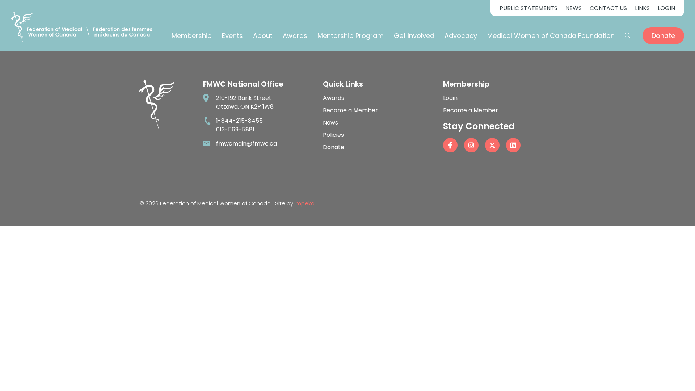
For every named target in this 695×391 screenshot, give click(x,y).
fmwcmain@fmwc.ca (246, 143)
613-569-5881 (235, 129)
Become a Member (350, 110)
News (573, 8)
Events (232, 35)
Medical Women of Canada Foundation (551, 35)
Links (642, 8)
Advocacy (461, 35)
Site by (295, 203)
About (263, 35)
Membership (192, 35)
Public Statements (528, 8)
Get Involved (414, 35)
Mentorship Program (350, 35)
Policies (333, 135)
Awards (295, 35)
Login (666, 8)
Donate (663, 35)
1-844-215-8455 (239, 121)
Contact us (608, 8)
